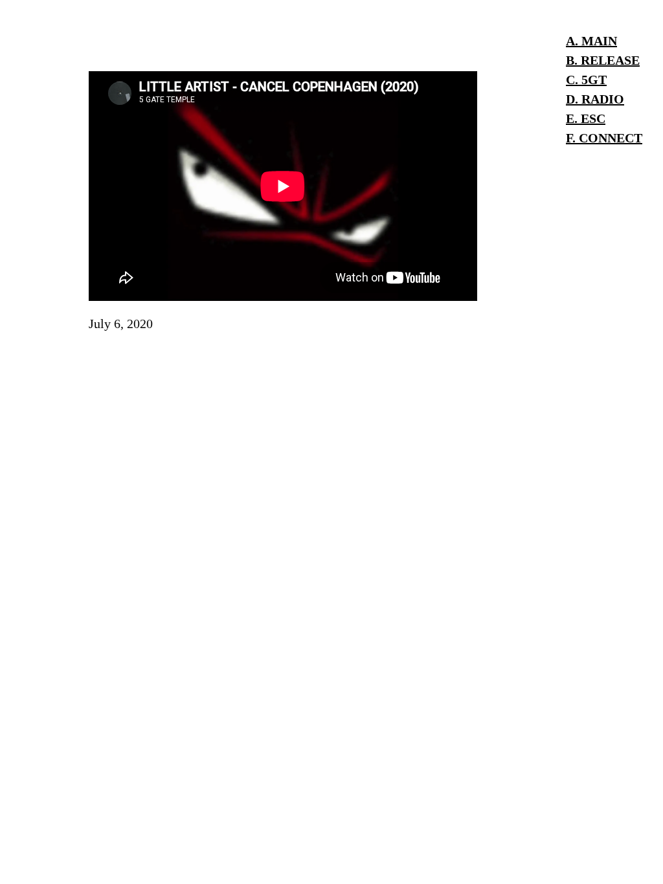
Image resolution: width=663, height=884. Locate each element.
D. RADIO (595, 99)
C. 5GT (586, 79)
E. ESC (585, 118)
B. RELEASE (603, 60)
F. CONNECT (604, 138)
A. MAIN (591, 41)
